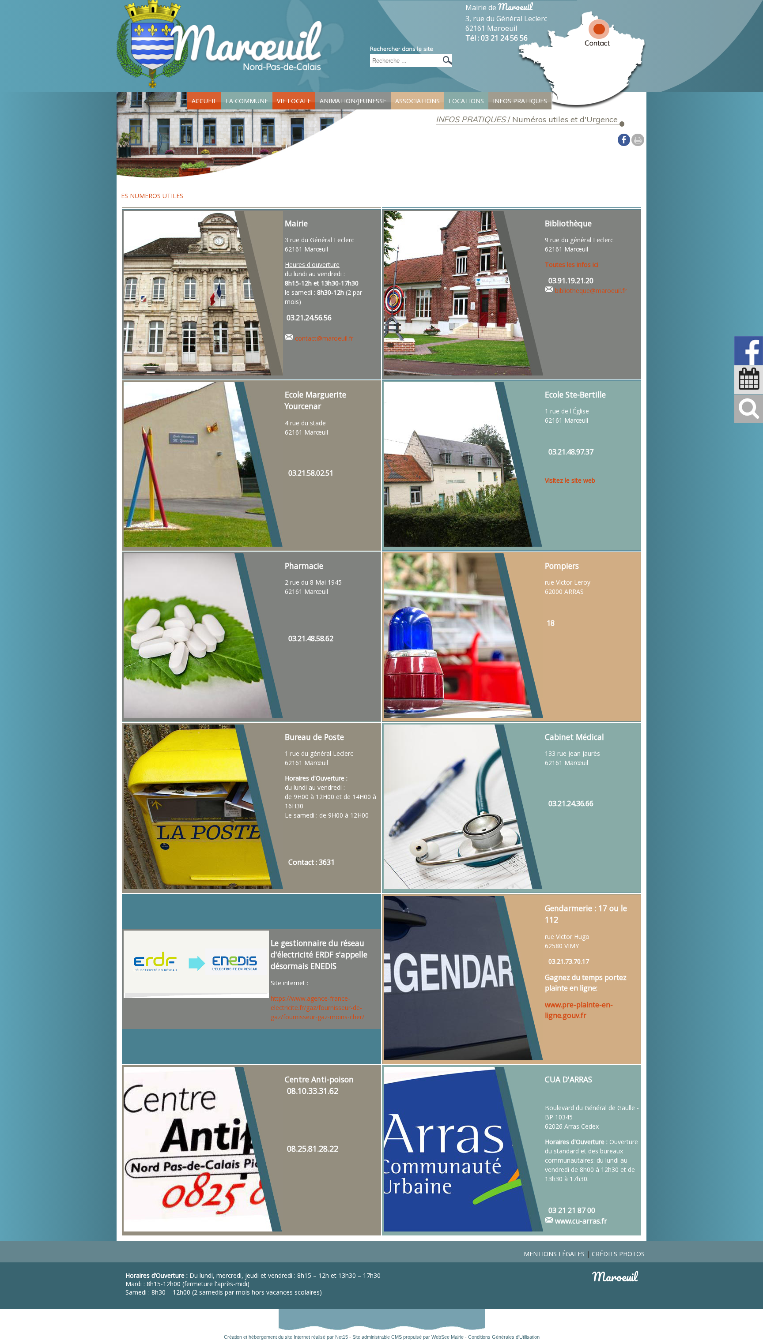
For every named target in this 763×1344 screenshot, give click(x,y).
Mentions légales (554, 1254)
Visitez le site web (570, 480)
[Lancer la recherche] (445, 60)
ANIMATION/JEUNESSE (353, 101)
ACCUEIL (204, 101)
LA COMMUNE (247, 101)
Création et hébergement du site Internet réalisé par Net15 (286, 1337)
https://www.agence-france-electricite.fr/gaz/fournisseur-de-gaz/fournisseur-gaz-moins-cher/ (317, 1007)
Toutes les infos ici (571, 264)
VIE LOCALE (294, 101)
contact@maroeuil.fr (324, 338)
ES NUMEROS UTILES (152, 195)
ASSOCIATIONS (417, 101)
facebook (624, 139)
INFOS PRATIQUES (520, 101)
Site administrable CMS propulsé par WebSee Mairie (408, 1337)
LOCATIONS (466, 101)
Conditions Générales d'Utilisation (504, 1337)
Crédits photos (618, 1254)
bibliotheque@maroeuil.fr (591, 290)
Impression (637, 140)
